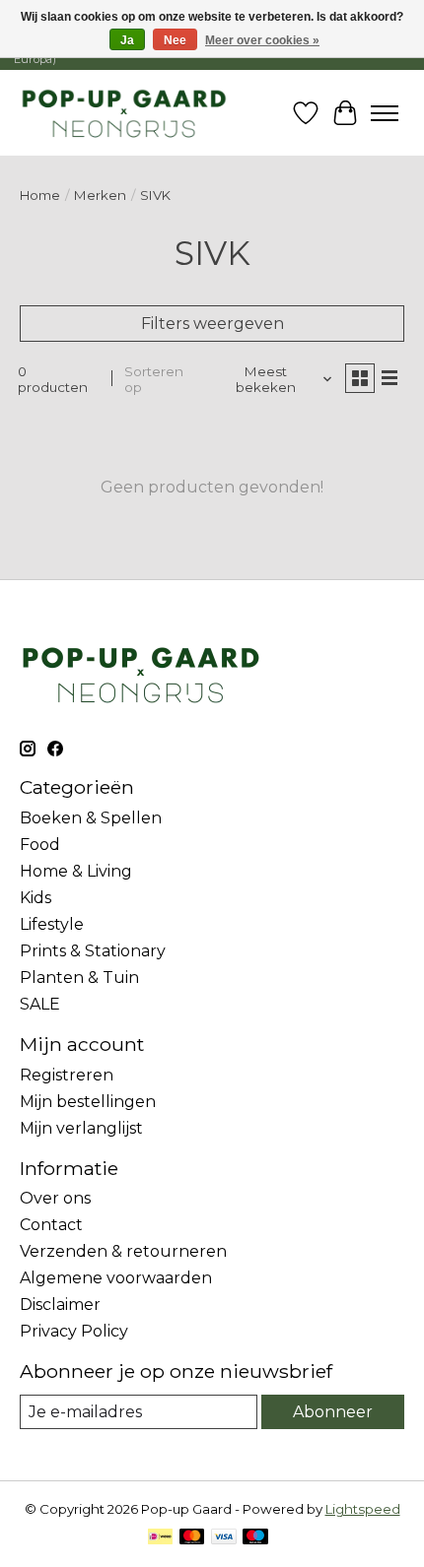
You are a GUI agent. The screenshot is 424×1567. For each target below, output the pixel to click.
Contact (51, 1224)
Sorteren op (153, 379)
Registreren (66, 1075)
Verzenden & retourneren (123, 1251)
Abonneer (333, 1412)
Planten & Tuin (79, 977)
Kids (35, 897)
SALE (40, 1004)
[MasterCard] (192, 1538)
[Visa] (224, 1538)
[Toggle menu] (384, 113)
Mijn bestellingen (88, 1101)
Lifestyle (52, 924)
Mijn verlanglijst (81, 1128)
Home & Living (76, 871)
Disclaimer (60, 1304)
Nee (175, 40)
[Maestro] (255, 1538)
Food (40, 844)
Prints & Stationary (93, 951)
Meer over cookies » (262, 40)
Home (40, 195)
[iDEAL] (160, 1538)
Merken (100, 195)
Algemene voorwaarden (116, 1278)
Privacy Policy (74, 1331)
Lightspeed (362, 1509)
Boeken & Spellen (91, 818)
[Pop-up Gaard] (124, 113)
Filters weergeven (212, 323)
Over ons (55, 1198)
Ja (127, 40)
